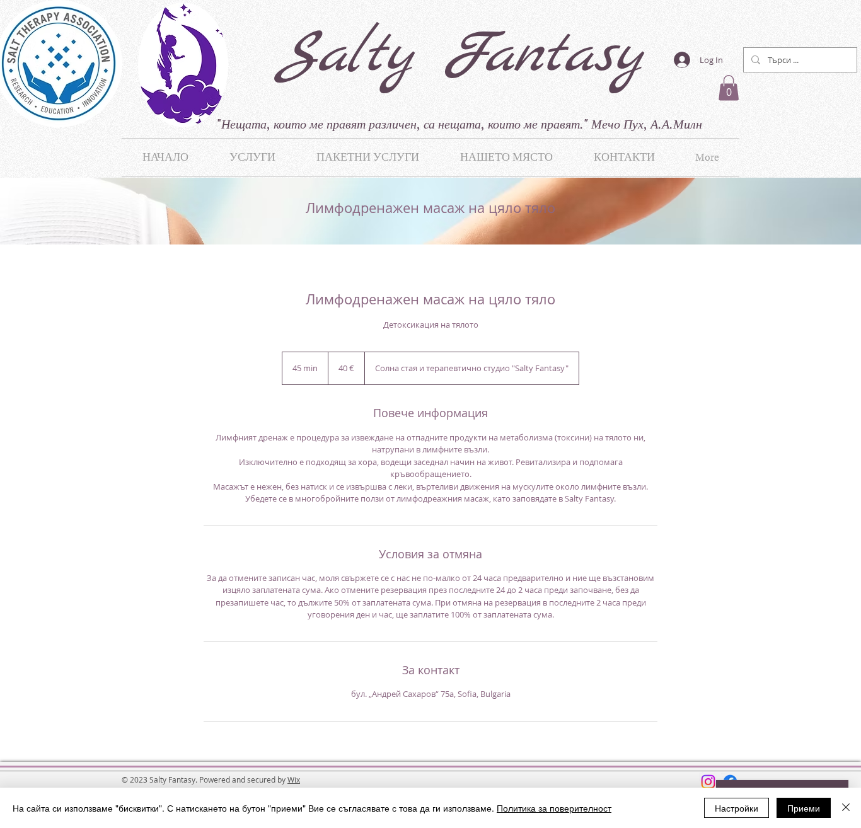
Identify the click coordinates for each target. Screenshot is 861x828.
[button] (728, 88)
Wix (293, 779)
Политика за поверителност (554, 808)
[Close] (845, 808)
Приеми (803, 808)
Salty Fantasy (459, 55)
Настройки (736, 808)
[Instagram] (708, 782)
